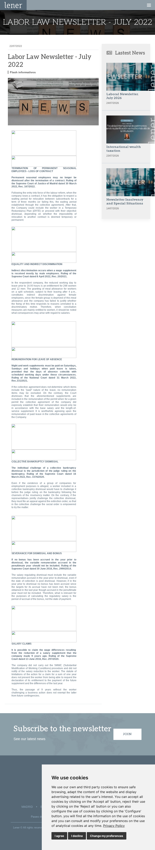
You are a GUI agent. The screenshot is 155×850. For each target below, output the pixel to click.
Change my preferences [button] (106, 836)
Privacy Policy (114, 826)
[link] (114, 826)
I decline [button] (77, 836)
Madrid (27, 807)
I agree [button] (59, 836)
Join (127, 734)
